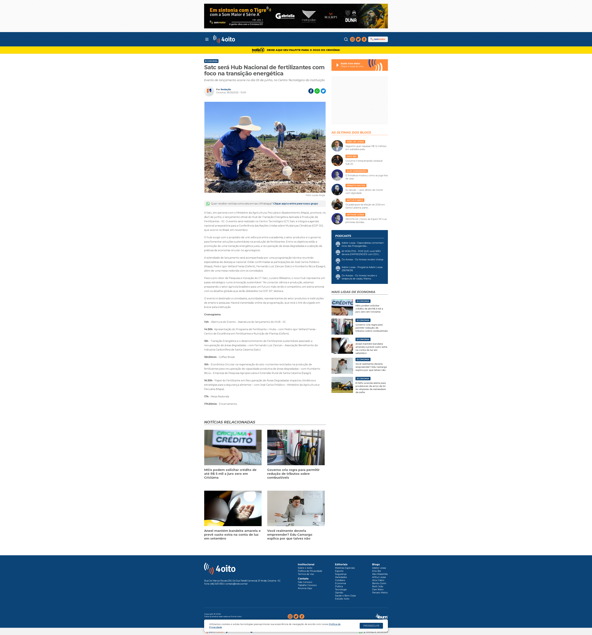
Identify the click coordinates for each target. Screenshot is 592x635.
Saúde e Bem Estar (345, 595)
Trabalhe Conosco (307, 585)
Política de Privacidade (310, 571)
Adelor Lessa (379, 568)
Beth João (377, 586)
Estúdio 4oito (342, 598)
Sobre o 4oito (305, 568)
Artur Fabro (378, 580)
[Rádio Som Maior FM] (378, 39)
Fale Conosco (305, 582)
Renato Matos (380, 592)
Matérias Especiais (345, 568)
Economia (211, 61)
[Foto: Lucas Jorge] (265, 147)
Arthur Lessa (379, 577)
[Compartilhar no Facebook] (311, 91)
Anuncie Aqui (305, 588)
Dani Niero (378, 589)
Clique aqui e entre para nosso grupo (295, 203)
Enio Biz (376, 571)
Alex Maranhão (380, 574)
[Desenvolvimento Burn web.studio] (382, 616)
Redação (226, 89)
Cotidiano (340, 580)
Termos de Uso (306, 574)
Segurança (340, 574)
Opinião (339, 592)
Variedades (341, 577)
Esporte (339, 571)
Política (339, 586)
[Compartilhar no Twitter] (323, 91)
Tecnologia (341, 589)
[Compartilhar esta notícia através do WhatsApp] (317, 91)
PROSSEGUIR (371, 625)
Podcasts (343, 236)
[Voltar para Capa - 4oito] (237, 39)
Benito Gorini (379, 583)
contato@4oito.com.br (236, 583)
